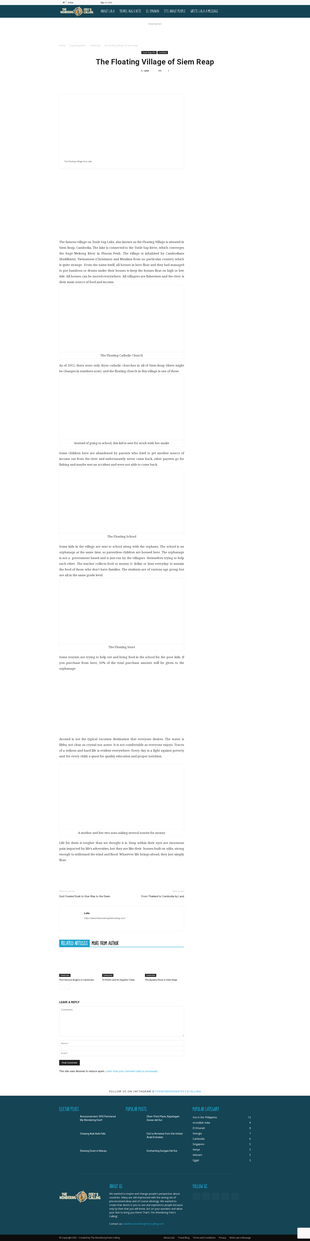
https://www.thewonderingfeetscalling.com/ (104, 918)
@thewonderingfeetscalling (176, 1091)
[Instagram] (230, 2)
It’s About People (174, 11)
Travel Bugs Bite (77, 45)
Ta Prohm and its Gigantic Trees (118, 979)
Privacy (222, 1237)
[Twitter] (242, 2)
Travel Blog (183, 1237)
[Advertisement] (155, 34)
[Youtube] (248, 2)
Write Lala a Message (204, 11)
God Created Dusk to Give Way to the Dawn (84, 896)
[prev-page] (61, 987)
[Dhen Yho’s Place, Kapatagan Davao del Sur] (135, 1121)
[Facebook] (224, 2)
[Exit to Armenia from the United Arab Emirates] (135, 1138)
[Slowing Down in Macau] (68, 1155)
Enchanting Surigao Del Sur (162, 1150)
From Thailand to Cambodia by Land (162, 896)
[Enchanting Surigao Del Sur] (135, 1155)
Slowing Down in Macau (93, 1150)
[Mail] (236, 2)
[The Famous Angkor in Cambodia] (78, 963)
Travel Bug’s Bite (130, 11)
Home (62, 45)
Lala (146, 70)
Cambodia (95, 45)
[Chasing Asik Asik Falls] (68, 1138)
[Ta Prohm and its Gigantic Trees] (121, 963)
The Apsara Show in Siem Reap (161, 979)
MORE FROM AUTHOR (105, 943)
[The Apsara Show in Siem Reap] (164, 963)
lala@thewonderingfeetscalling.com (143, 1223)
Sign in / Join (106, 2)
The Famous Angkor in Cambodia (76, 979)
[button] (246, 11)
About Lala (107, 11)
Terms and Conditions (204, 1237)
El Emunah (152, 11)
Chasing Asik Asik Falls (92, 1133)
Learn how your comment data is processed (131, 1071)
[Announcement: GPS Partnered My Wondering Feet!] (68, 1121)
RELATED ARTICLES (74, 943)
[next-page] (67, 987)
